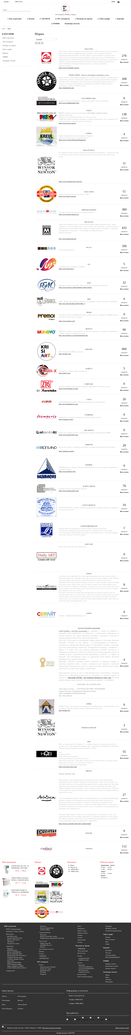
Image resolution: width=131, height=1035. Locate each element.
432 (124, 227)
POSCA (88, 110)
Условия (20, 1008)
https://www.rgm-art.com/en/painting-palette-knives (75, 287)
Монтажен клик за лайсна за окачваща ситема (20, 891)
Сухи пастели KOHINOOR (86, 968)
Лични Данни (22, 1004)
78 (124, 486)
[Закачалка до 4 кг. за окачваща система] (6, 869)
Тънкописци (108, 926)
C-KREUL (89, 133)
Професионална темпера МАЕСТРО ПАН (52, 938)
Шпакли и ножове (83, 933)
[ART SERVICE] (46, 433)
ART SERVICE (89, 430)
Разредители (81, 928)
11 (124, 163)
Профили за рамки (110, 964)
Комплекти (10, 941)
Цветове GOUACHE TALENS (48, 936)
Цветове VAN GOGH (13, 940)
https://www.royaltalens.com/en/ (69, 68)
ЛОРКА (88, 704)
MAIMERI (89, 465)
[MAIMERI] (46, 478)
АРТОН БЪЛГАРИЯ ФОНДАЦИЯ (89, 628)
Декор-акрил (10, 961)
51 (124, 191)
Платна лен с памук (45, 969)
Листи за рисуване (83, 951)
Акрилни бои (10, 946)
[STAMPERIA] (46, 419)
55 (124, 751)
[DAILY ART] (46, 560)
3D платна (43, 972)
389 (124, 209)
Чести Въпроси (7, 1008)
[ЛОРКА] (46, 714)
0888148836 (79, 1003)
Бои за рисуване (15, 19)
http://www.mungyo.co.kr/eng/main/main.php (73, 335)
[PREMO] (46, 321)
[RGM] (46, 291)
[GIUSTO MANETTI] (46, 517)
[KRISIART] (46, 361)
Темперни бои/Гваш (44, 932)
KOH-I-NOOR (89, 192)
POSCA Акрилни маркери (13, 929)
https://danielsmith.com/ (66, 88)
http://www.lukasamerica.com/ (68, 404)
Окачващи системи (110, 972)
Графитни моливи (84, 960)
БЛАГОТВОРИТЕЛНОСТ (112, 957)
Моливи (80, 956)
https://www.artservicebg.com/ (68, 435)
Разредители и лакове (13, 943)
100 (124, 246)
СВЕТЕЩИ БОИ (44, 958)
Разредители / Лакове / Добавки (15, 931)
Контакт (20, 1000)
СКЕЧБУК (45, 19)
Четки (79, 926)
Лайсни (107, 975)
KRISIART (88, 349)
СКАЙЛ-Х (89, 368)
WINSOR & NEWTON (89, 728)
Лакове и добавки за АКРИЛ (15, 966)
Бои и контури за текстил (46, 949)
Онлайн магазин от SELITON (65, 1033)
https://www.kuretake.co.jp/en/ (68, 388)
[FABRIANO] (46, 449)
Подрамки (43, 974)
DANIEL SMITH (45, 930)
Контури (42, 947)
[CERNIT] (46, 624)
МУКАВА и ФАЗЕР (111, 928)
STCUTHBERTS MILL (88, 98)
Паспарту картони (110, 968)
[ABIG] (46, 306)
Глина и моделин (110, 939)
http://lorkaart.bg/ (64, 710)
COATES (89, 574)
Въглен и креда (82, 974)
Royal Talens (89, 49)
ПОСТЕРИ (108, 950)
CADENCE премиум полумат (15, 959)
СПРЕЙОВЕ (42, 956)
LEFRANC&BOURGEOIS (89, 526)
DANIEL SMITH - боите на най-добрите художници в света (89, 75)
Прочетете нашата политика (51, 1028)
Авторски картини (110, 955)
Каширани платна (45, 970)
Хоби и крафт (104, 19)
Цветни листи (81, 953)
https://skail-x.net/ (64, 373)
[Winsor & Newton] (46, 175)
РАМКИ (56, 23)
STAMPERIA (89, 415)
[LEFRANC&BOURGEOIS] (46, 540)
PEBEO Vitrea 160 (45, 943)
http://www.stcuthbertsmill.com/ (69, 103)
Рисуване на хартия (84, 19)
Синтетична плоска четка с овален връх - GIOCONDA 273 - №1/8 (20, 879)
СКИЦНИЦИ (81, 948)
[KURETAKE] (46, 391)
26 (124, 399)
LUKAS (88, 399)
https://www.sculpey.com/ (67, 321)
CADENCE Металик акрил (14, 957)
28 (124, 445)
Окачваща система (72, 23)
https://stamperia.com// (66, 419)
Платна (31, 19)
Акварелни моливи (84, 958)
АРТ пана (108, 953)
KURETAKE (89, 384)
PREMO (89, 312)
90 (124, 329)
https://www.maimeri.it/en (67, 471)
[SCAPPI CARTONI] (46, 492)
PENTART (89, 833)
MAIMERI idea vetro (46, 945)
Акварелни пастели (84, 972)
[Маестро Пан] (46, 235)
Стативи (80, 937)
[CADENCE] (46, 853)
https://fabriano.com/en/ (66, 451)
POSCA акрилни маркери (14, 964)
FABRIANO (89, 444)
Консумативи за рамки (111, 966)
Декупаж (107, 937)
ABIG (89, 299)
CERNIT (89, 613)
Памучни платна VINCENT (48, 967)
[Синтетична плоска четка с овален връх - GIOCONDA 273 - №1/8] (6, 881)
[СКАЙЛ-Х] (46, 376)
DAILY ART (89, 544)
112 (124, 846)
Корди (107, 977)
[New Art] (46, 250)
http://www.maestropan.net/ (67, 239)
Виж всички (124, 62)
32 (124, 282)
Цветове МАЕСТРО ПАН (14, 938)
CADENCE (89, 848)
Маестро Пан (89, 222)
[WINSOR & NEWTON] (46, 737)
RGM (89, 283)
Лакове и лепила (82, 931)
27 (124, 794)
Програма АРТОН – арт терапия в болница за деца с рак (89, 677)
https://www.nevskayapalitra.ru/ (69, 214)
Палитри (80, 935)
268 (124, 78)
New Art (89, 247)
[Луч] (46, 274)
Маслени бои (10, 934)
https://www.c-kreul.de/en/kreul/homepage (72, 140)
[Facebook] (125, 2)
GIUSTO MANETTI (88, 505)
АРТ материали (63, 19)
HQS (88, 741)
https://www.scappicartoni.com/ (69, 491)
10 (124, 505)
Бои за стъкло (43, 941)
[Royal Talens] (46, 65)
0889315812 (19, 1)
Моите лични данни (122, 1028)
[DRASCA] (46, 801)
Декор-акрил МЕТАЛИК (14, 962)
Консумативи (109, 981)
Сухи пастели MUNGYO (86, 967)
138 (124, 114)
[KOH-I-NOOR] (46, 202)
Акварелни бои (10, 971)
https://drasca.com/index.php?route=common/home (75, 823)
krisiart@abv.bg (79, 995)
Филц (106, 942)
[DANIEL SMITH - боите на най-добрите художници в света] (46, 91)
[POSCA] (46, 121)
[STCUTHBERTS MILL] (46, 105)
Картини (120, 19)
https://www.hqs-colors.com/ (68, 767)
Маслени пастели (83, 970)
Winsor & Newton (89, 150)
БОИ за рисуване (10, 926)
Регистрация (22, 996)
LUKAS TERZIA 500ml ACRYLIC (16, 968)
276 (124, 55)
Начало (3, 28)
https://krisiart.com (65, 354)
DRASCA (89, 771)
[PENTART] (46, 837)
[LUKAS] (46, 403)
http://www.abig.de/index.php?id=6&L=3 (72, 303)
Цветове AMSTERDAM (14, 952)
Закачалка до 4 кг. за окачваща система (20, 867)
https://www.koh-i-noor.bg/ (67, 196)
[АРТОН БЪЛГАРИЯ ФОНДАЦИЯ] (46, 667)
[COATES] (46, 589)
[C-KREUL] (46, 146)
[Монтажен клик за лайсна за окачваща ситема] (6, 893)
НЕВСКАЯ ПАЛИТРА (89, 210)
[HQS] (46, 757)
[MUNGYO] (46, 337)
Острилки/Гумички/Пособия (113, 931)
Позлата (41, 953)
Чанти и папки (82, 940)
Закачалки (108, 979)
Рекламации (6, 1000)
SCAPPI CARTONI (89, 486)
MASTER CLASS (12, 936)
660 (124, 349)
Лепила (107, 944)
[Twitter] (128, 2)
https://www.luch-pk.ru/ (66, 269)
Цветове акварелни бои (46, 928)
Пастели (80, 963)
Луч (89, 264)
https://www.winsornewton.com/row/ (70, 181)
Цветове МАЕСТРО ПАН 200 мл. (17, 955)
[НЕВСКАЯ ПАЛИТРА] (46, 213)
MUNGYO (89, 329)
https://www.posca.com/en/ (67, 123)
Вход (3, 1004)
